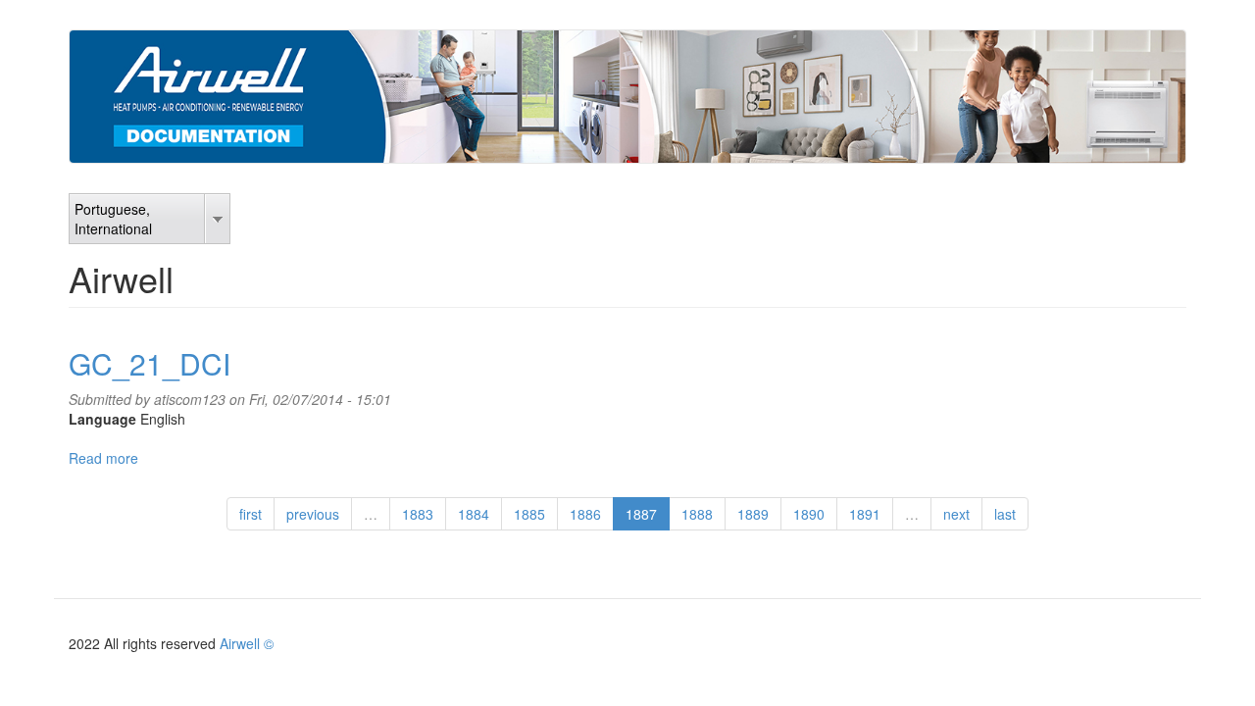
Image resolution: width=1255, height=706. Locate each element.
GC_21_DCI (149, 363)
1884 (473, 514)
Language (102, 419)
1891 (864, 514)
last (1005, 514)
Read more (103, 458)
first (250, 514)
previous (312, 514)
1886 (585, 514)
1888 (697, 514)
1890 (809, 514)
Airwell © (247, 643)
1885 (529, 514)
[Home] (627, 96)
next (956, 514)
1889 (753, 514)
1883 (417, 514)
